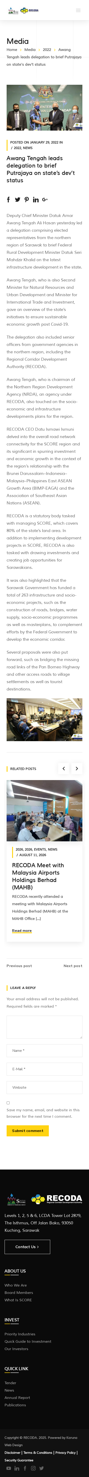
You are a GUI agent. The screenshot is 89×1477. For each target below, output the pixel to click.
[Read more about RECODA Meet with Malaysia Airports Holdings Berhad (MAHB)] (44, 810)
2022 (47, 49)
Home (12, 49)
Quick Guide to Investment (28, 1341)
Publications (15, 1405)
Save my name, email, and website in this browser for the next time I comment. (43, 1113)
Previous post (19, 966)
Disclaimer (12, 1453)
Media (30, 49)
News (28, 148)
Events (40, 849)
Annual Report (17, 1397)
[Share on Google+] (45, 199)
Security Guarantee (19, 1460)
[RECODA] (23, 10)
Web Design (14, 1445)
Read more (22, 930)
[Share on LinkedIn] (35, 199)
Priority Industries (20, 1334)
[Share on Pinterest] (26, 199)
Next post (73, 966)
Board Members (19, 1292)
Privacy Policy (65, 1453)
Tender (10, 1383)
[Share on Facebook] (8, 199)
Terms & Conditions (38, 1453)
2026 (19, 849)
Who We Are (16, 1285)
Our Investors (16, 1349)
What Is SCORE (18, 1300)
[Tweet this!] (17, 199)
